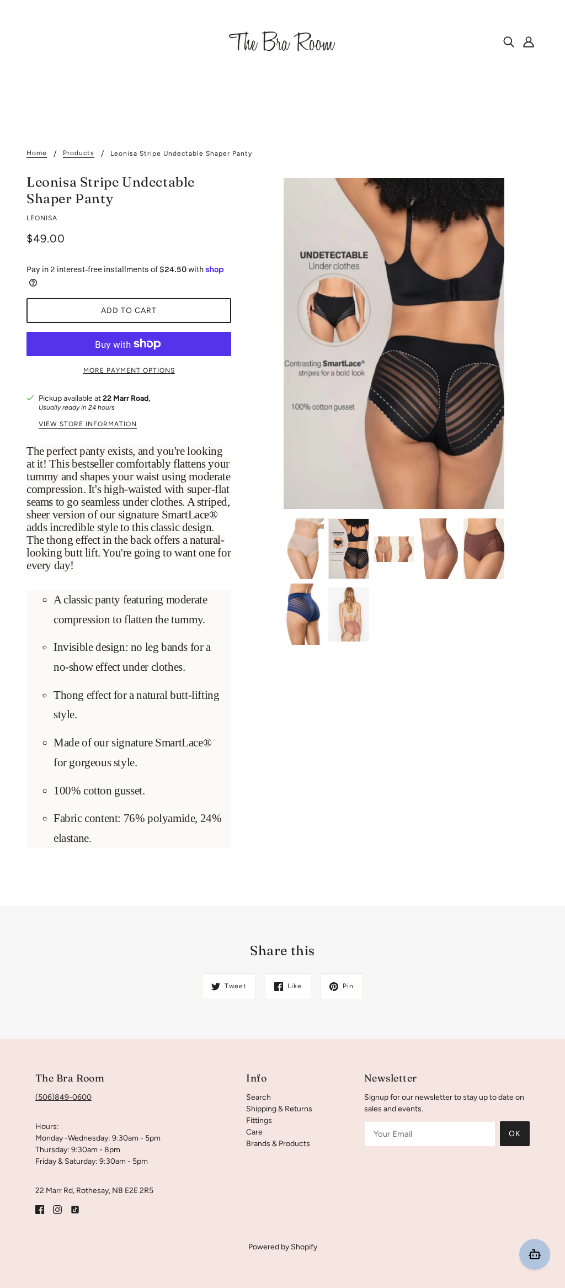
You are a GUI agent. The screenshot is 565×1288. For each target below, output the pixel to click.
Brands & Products (278, 1143)
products (78, 153)
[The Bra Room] (282, 41)
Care (254, 1132)
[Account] (529, 41)
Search (258, 1097)
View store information (88, 424)
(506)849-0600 (63, 1097)
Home (36, 153)
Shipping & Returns (279, 1109)
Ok (515, 1133)
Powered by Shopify (282, 1247)
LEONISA (41, 218)
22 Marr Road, (127, 398)
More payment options (129, 370)
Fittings (259, 1120)
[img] (509, 41)
